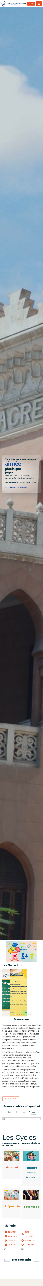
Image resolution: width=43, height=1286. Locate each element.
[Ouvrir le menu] (39, 3)
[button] (5, 992)
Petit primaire (31, 1173)
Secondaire (31, 1207)
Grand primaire (31, 1177)
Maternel (11, 1167)
